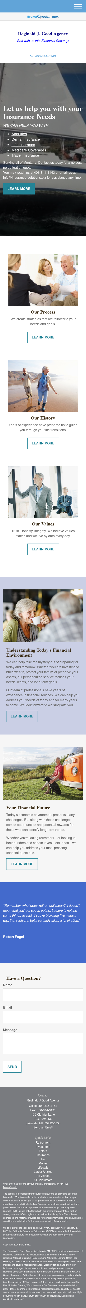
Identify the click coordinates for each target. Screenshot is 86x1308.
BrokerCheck (10, 1187)
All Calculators (43, 1180)
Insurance (43, 1155)
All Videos (43, 1176)
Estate (43, 1151)
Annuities (19, 133)
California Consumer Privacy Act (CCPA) (33, 1231)
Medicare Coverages (28, 150)
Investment (43, 1146)
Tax (43, 1159)
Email (7, 1007)
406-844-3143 (45, 56)
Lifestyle (43, 1167)
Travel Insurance (25, 155)
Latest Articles (43, 1171)
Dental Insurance (26, 139)
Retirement (43, 1142)
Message (10, 1029)
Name (7, 985)
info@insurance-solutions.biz (24, 177)
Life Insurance (23, 144)
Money (43, 1163)
